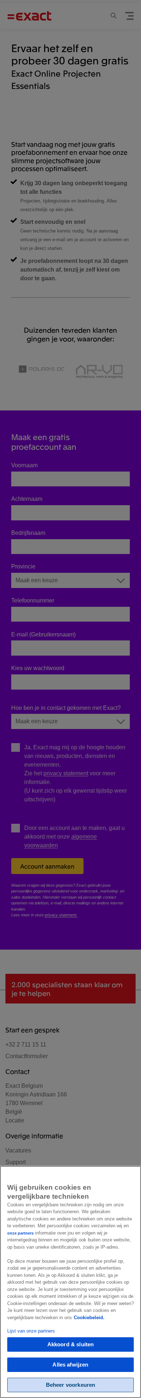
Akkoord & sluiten (70, 1344)
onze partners (20, 1233)
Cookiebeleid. (89, 1317)
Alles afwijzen (70, 1364)
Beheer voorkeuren (70, 1385)
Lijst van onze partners (31, 1331)
